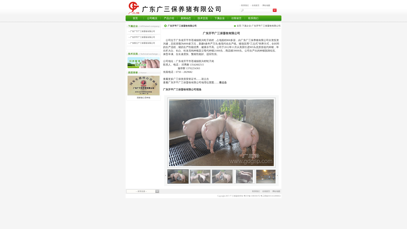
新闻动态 (186, 18)
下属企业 (219, 18)
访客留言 (236, 18)
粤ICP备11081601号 (252, 196)
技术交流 (203, 18)
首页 (135, 18)
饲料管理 (134, 60)
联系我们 (245, 5)
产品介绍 (169, 18)
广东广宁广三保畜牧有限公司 (142, 31)
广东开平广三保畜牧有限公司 (142, 37)
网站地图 (266, 5)
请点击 (205, 79)
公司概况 (152, 18)
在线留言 (255, 5)
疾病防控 (140, 65)
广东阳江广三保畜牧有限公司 (142, 43)
